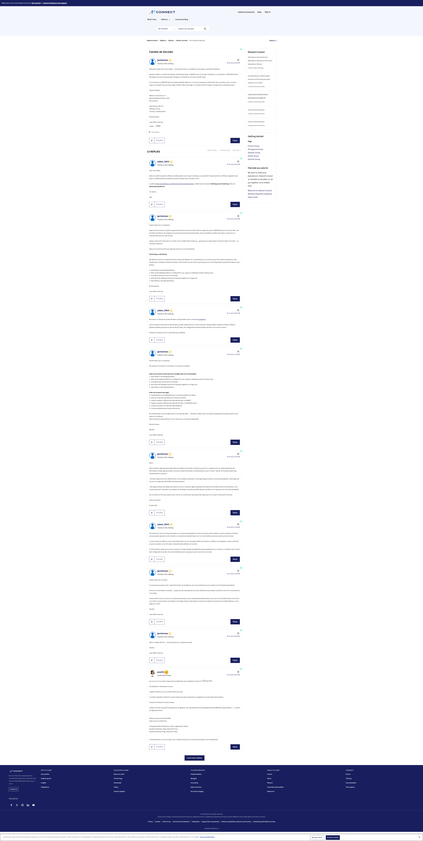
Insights (43, 783)
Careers (269, 774)
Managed (194, 778)
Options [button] (272, 40)
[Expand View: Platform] (169, 19)
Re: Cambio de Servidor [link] (197, 40)
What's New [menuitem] (151, 19)
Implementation (196, 774)
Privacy (150, 822)
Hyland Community (246, 12)
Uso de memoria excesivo (256, 110)
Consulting (194, 783)
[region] (211, 837)
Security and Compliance (181, 822)
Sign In (267, 12)
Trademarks (196, 822)
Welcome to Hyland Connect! (260, 190)
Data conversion (196, 787)
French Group (253, 146)
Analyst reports (46, 778)
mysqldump (202, 319)
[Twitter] (16, 805)
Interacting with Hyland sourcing (264, 822)
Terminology (118, 778)
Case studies (45, 774)
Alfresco (171, 40)
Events (348, 774)
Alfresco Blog (252, 68)
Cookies (157, 822)
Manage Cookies (317, 837)
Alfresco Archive (181, 40)
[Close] (419, 837)
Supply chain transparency (210, 822)
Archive (158, 126)
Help (259, 12)
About (269, 778)
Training (348, 778)
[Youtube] (33, 805)
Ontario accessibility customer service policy (236, 822)
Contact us (13, 789)
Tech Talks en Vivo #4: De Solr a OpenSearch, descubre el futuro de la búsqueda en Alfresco (260, 60)
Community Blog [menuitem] (181, 19)
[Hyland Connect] (162, 12)
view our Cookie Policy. (207, 837)
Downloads (117, 783)
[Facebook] (11, 805)
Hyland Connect (152, 40)
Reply (235, 140)
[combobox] (192, 28)
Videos (116, 787)
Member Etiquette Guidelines (260, 194)
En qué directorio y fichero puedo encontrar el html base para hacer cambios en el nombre (259, 79)
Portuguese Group (255, 149)
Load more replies (194, 758)
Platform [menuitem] (164, 19)
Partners (270, 783)
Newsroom (270, 791)
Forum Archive (155, 132)
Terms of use (166, 822)
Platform (163, 40)
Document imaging (197, 791)
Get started (36, 3)
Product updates (119, 791)
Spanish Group (254, 152)
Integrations (45, 787)
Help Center (253, 197)
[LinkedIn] (27, 805)
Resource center (119, 774)
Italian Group (253, 156)
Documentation (351, 783)
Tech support (350, 787)
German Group (254, 159)
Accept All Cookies (333, 837)
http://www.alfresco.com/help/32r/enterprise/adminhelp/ (175, 184)
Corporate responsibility (275, 787)
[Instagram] (22, 805)
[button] (151, 140)
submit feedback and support (55, 3)
